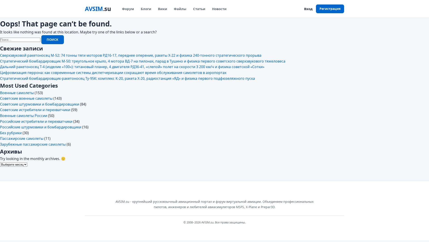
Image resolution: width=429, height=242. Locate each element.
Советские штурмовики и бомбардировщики (39, 104)
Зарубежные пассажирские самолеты (33, 144)
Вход (308, 8)
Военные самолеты (17, 92)
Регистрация (330, 8)
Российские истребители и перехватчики (36, 121)
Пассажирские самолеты (21, 138)
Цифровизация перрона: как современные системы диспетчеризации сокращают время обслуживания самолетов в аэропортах (113, 72)
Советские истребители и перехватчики (35, 109)
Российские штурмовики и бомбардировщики (40, 127)
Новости (219, 8)
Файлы (180, 8)
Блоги (146, 8)
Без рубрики (11, 132)
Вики (162, 8)
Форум (128, 8)
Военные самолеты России (23, 115)
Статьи (199, 8)
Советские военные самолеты (26, 98)
